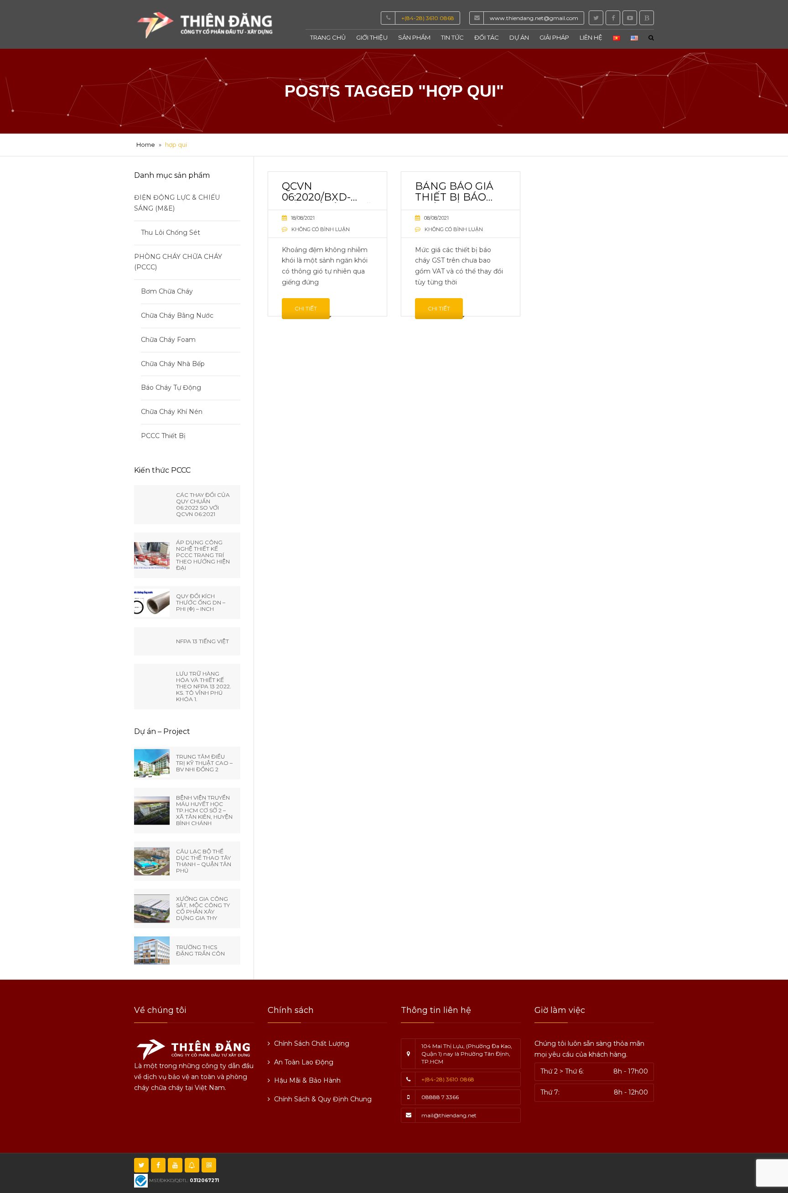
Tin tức (452, 37)
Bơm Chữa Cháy (167, 291)
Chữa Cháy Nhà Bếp (173, 364)
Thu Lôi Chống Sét (170, 232)
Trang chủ (328, 37)
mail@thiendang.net (449, 1115)
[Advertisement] (496, 1171)
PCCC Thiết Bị (163, 436)
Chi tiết (306, 308)
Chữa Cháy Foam (168, 340)
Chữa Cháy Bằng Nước (177, 315)
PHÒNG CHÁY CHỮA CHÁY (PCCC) (178, 262)
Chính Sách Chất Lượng (311, 1043)
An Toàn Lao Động (303, 1062)
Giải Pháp (554, 37)
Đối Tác (486, 37)
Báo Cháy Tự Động (171, 387)
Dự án (519, 37)
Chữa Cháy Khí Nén (171, 412)
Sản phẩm (414, 37)
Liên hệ (591, 37)
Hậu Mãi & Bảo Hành (307, 1080)
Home (145, 144)
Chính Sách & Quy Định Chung (323, 1099)
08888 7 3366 (440, 1097)
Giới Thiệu (372, 37)
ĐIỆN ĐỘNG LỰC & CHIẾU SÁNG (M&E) (177, 202)
